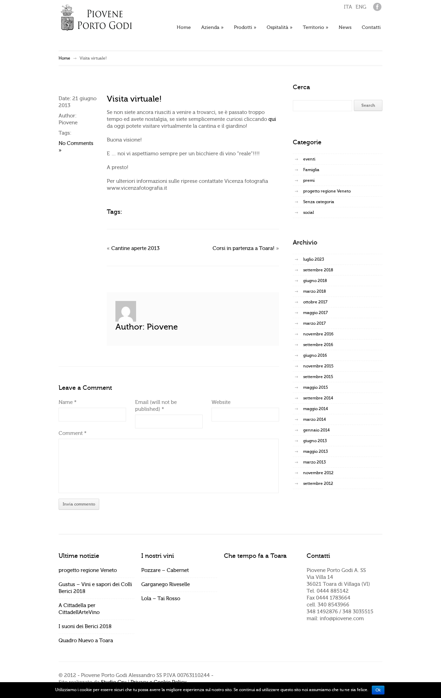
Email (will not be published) (156, 405)
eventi (309, 159)
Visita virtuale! (134, 99)
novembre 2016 (318, 334)
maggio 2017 (315, 312)
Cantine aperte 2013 (135, 248)
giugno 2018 (315, 280)
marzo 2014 (314, 419)
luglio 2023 (313, 259)
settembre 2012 (318, 483)
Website (221, 402)
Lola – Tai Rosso (160, 599)
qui (272, 119)
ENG (361, 7)
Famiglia (311, 169)
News (345, 27)
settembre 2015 (318, 376)
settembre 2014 (318, 398)
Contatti (371, 27)
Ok (378, 690)
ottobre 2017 (315, 302)
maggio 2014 (315, 408)
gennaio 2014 (316, 430)
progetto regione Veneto (327, 191)
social (308, 212)
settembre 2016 (318, 344)
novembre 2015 (318, 366)
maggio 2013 (315, 451)
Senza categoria (318, 201)
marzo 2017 (314, 323)
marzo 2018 (314, 291)
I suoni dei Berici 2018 (85, 626)
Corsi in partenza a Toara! (244, 248)
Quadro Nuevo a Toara (86, 641)
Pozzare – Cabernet (165, 570)
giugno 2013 (315, 440)
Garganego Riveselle (165, 584)
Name (67, 402)
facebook (377, 7)
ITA (348, 7)
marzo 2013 (314, 462)
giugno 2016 (315, 355)
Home (184, 27)
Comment (72, 433)
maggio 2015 (315, 387)
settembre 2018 (318, 270)
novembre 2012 (318, 472)
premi (309, 180)
